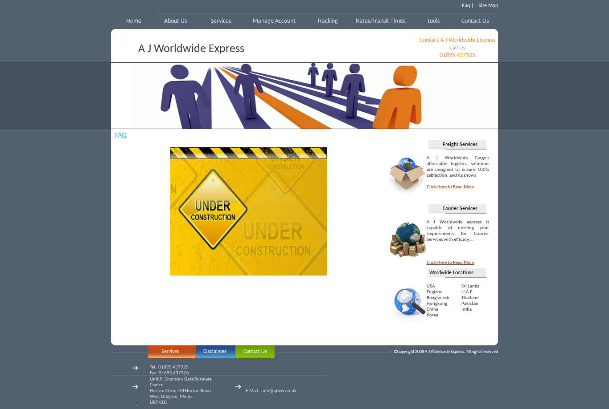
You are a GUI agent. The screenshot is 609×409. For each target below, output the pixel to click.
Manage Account (274, 21)
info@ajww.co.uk (278, 391)
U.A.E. (467, 292)
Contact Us (475, 21)
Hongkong (437, 303)
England (435, 292)
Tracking (327, 21)
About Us (175, 21)
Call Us (457, 48)
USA (431, 286)
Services (221, 21)
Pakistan (469, 303)
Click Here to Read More (450, 187)
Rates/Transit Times (380, 21)
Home (133, 21)
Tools (433, 21)
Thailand (470, 298)
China (432, 309)
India (466, 309)
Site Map (488, 5)
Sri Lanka (470, 286)
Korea (432, 315)
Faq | (468, 5)
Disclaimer (214, 351)
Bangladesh (438, 298)
